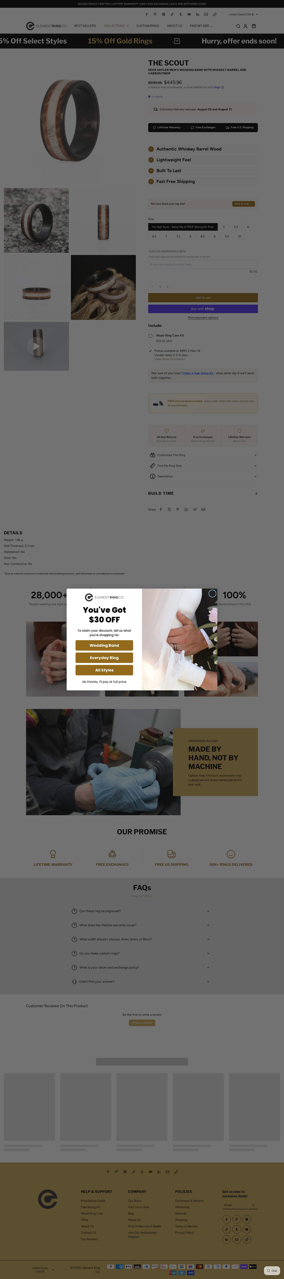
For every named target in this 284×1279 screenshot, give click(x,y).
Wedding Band (104, 645)
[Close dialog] (212, 593)
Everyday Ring (104, 657)
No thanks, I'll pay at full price (104, 682)
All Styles (104, 670)
